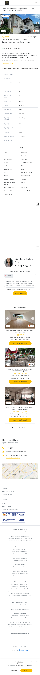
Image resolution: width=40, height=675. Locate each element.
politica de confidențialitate (22, 289)
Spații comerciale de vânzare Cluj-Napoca (20, 588)
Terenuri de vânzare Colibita (20, 569)
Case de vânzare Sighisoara (29, 68)
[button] (2, 23)
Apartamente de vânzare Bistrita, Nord (20, 534)
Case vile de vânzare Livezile (20, 558)
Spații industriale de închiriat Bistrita (20, 620)
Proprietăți (5, 489)
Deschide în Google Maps (13, 458)
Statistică (20, 665)
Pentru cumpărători (8, 491)
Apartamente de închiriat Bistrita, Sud (20, 609)
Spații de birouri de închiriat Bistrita (20, 617)
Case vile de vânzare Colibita (20, 553)
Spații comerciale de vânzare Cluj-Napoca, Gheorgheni (20, 591)
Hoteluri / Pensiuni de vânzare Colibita (20, 636)
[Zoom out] (37, 250)
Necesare (12, 665)
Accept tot (26, 670)
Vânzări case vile (20, 547)
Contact (4, 499)
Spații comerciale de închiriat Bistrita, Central (20, 626)
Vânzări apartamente (20, 529)
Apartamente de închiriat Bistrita (20, 604)
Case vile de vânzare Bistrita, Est (20, 556)
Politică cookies (7, 506)
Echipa (4, 497)
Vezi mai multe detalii (20, 343)
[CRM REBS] (23, 650)
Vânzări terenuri (20, 564)
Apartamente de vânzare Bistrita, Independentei (20, 543)
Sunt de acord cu (18, 289)
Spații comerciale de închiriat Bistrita (20, 615)
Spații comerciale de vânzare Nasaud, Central (20, 595)
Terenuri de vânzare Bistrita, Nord (20, 573)
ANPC (3, 504)
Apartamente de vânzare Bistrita (20, 531)
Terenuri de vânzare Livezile (20, 571)
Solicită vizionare (20, 293)
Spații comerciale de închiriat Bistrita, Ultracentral (20, 624)
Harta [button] (36, 31)
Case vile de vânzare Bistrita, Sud (20, 551)
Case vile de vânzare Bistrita (20, 549)
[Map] (20, 227)
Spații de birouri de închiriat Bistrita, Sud (20, 622)
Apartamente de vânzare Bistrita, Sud (20, 536)
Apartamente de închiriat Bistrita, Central (20, 607)
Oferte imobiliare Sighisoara (10, 68)
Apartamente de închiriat (20, 602)
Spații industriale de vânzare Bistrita (20, 584)
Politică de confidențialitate (10, 509)
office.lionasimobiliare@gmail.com (16, 451)
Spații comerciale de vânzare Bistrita (20, 586)
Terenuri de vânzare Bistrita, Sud (20, 578)
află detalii (20, 662)
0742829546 (9, 448)
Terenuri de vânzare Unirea (20, 575)
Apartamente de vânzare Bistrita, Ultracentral (20, 540)
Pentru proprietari (7, 494)
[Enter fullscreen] (37, 204)
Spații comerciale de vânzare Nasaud (20, 593)
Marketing (29, 665)
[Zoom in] (37, 248)
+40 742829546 (23, 265)
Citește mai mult (7, 64)
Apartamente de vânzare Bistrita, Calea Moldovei (20, 538)
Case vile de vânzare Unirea (20, 560)
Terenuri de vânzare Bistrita (20, 566)
